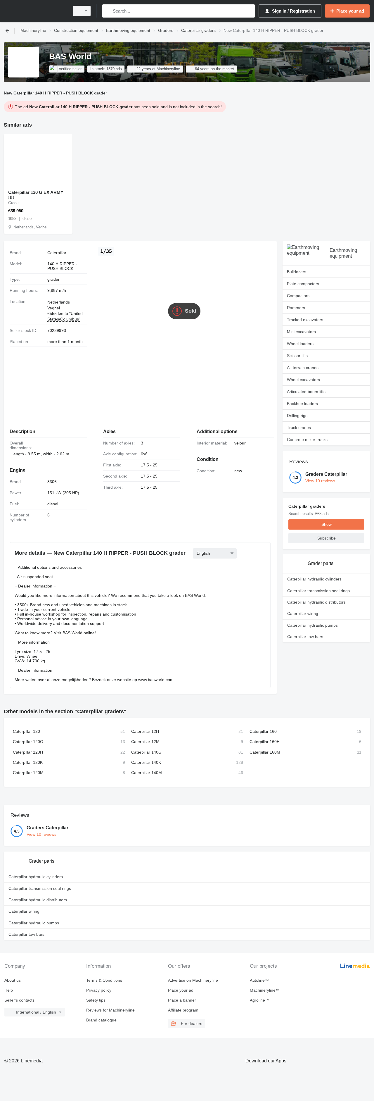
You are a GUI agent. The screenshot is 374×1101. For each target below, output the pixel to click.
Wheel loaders (300, 343)
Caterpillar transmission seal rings (318, 590)
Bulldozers (296, 271)
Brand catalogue (101, 1020)
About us (12, 980)
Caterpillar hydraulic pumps (312, 625)
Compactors (298, 295)
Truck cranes (299, 427)
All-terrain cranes (302, 367)
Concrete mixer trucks (307, 439)
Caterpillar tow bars (305, 636)
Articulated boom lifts (306, 391)
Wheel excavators (303, 379)
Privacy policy (98, 990)
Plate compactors (303, 283)
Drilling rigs (297, 415)
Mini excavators (301, 331)
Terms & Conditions (104, 980)
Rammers (296, 307)
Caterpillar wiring (302, 613)
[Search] (108, 11)
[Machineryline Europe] (35, 10)
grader (53, 279)
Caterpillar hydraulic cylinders (314, 579)
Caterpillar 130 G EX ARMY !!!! (35, 195)
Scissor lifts (297, 355)
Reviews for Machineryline (110, 1010)
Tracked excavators (305, 319)
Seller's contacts (19, 1000)
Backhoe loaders (302, 403)
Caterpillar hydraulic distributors (316, 602)
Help (8, 990)
